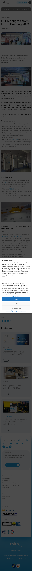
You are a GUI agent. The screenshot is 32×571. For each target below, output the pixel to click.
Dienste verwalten (16, 296)
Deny (16, 303)
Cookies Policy (9, 311)
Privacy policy (17, 311)
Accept (16, 299)
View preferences (16, 308)
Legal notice (23, 311)
